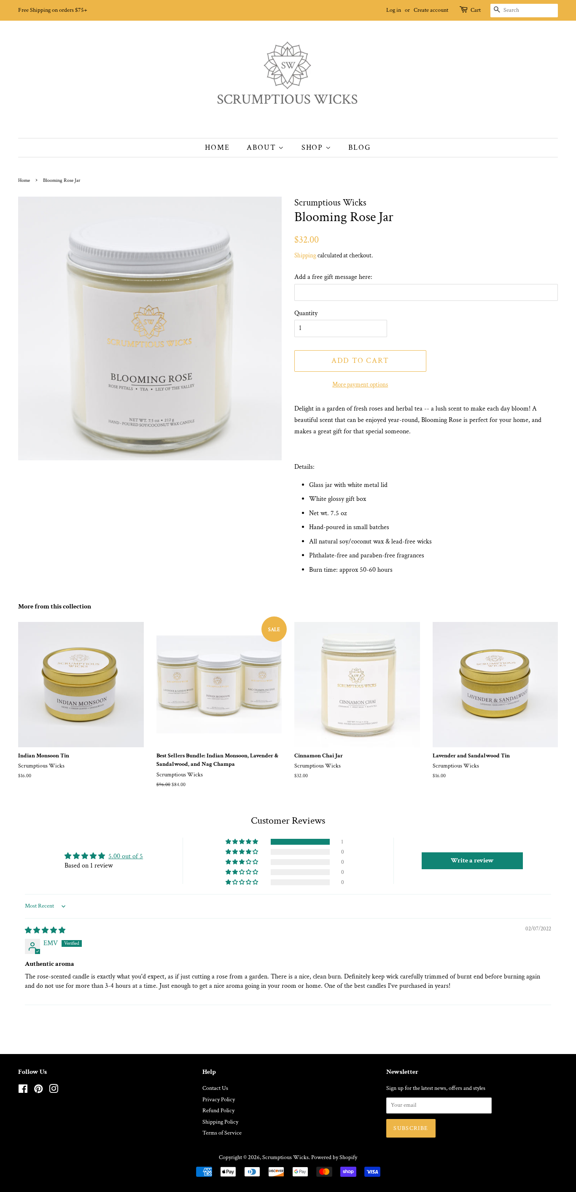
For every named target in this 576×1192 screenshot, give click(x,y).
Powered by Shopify (334, 1157)
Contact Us (215, 1088)
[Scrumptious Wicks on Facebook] (23, 1091)
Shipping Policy (220, 1122)
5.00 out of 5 (125, 856)
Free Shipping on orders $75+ (52, 10)
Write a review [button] (472, 860)
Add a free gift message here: (333, 277)
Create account (431, 10)
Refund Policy (218, 1110)
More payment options (360, 385)
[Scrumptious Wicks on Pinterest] (38, 1091)
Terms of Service (222, 1133)
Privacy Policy (218, 1099)
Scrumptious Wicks (285, 1157)
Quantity (306, 313)
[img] (45, 930)
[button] (242, 842)
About (262, 147)
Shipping (305, 255)
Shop (313, 147)
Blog (359, 147)
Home (217, 147)
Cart (476, 10)
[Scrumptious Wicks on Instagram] (53, 1091)
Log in (393, 10)
